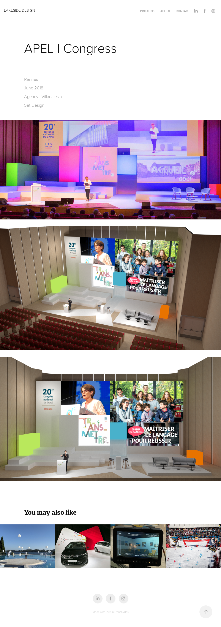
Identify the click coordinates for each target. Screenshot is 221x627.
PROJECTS (147, 11)
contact (183, 11)
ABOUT (165, 11)
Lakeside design (19, 10)
